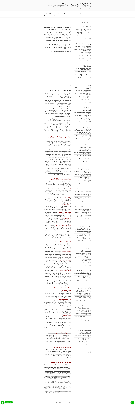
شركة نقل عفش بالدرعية (58, 379)
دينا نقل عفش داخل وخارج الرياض (60, 387)
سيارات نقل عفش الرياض (63, 392)
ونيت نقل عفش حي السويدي (50, 387)
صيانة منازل (45, 13)
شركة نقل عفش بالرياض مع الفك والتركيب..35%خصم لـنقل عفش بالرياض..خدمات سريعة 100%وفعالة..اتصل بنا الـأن (82, 198)
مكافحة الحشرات (66, 13)
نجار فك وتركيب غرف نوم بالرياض (54, 368)
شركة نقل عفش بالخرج (50, 379)
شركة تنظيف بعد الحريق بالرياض (54, 391)
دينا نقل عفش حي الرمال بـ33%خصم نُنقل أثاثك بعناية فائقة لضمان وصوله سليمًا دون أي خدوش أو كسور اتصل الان (83, 43)
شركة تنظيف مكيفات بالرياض (54, 392)
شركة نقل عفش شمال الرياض (48, 378)
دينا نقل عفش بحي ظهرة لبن (67, 378)
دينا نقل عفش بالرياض (60, 364)
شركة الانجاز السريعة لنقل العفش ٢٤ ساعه (74, 4)
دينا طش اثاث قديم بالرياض (54, 374)
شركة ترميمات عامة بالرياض (63, 367)
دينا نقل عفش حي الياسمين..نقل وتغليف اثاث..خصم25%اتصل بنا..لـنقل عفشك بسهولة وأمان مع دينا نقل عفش (82, 273)
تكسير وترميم (52, 15)
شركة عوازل (51, 13)
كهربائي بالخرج (48, 392)
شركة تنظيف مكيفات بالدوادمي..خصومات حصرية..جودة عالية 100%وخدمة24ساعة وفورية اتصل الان (83, 191)
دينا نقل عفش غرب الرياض (53, 381)
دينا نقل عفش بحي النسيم (57, 388)
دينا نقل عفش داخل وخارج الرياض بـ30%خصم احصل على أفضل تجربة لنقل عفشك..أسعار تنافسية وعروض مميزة (83, 122)
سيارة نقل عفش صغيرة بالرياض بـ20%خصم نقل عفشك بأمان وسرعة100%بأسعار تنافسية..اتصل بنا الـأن (83, 277)
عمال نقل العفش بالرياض (48, 377)
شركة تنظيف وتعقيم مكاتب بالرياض (59, 373)
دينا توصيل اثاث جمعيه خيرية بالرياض (51, 364)
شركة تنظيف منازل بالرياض (49, 371)
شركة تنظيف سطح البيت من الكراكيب (63, 335)
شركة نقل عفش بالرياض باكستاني (63, 382)
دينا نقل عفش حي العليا (65, 384)
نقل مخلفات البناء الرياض (64, 376)
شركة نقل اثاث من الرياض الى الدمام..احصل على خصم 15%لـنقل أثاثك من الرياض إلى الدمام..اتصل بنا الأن (83, 206)
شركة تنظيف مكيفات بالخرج (51, 372)
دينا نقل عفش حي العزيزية (56, 383)
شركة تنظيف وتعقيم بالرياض (58, 371)
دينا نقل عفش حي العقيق (60, 386)
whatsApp (2, 402)
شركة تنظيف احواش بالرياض (49, 388)
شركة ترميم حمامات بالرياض (54, 367)
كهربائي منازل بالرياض (67, 372)
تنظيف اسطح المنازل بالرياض (54, 47)
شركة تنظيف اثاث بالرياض (59, 372)
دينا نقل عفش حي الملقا (61, 381)
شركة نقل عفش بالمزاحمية (64, 383)
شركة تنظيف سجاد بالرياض (50, 373)
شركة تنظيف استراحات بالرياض (60, 369)
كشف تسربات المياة (58, 13)
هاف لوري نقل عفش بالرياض (51, 386)
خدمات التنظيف (73, 13)
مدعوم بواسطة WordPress (60, 402)
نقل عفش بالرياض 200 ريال (56, 377)
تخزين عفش (80, 13)
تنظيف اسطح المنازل (66, 280)
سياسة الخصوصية (68, 402)
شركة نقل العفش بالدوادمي (66, 379)
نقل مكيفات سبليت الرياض (65, 377)
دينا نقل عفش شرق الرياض (57, 384)
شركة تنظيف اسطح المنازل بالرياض (54, 93)
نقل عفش (85, 13)
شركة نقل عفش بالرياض (53, 382)
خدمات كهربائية (46, 15)
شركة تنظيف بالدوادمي (67, 364)
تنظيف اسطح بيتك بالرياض (58, 322)
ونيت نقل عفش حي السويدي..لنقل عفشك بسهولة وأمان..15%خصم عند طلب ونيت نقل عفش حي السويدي (83, 139)
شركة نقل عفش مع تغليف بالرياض (65, 389)
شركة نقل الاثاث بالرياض (49, 384)
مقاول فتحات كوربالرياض (63, 368)
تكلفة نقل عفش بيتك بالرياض (58, 378)
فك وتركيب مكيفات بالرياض (62, 374)
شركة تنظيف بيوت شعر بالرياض (50, 369)
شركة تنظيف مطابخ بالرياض (55, 389)
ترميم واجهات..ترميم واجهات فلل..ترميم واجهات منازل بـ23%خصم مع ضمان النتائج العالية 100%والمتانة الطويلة (82, 297)
